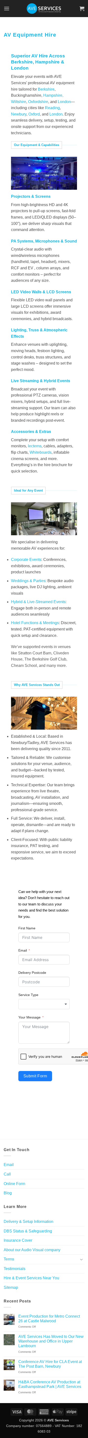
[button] (7, 8)
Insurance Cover (18, 1240)
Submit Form (35, 1076)
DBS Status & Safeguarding (28, 1231)
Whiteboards (41, 452)
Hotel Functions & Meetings (35, 623)
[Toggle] (81, 1259)
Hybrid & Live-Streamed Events (38, 602)
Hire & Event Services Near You (31, 1278)
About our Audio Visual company (32, 1250)
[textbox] (44, 1004)
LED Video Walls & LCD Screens (41, 292)
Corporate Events (26, 559)
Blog (8, 1193)
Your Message (29, 1017)
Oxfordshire (38, 102)
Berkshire (46, 89)
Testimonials (14, 1269)
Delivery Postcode (32, 973)
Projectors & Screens (31, 196)
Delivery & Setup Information (28, 1221)
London (20, 68)
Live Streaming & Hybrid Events (40, 381)
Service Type (28, 995)
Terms (9, 1259)
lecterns (35, 446)
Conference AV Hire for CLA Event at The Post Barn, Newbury (50, 1364)
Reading (52, 108)
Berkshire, (23, 61)
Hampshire (47, 61)
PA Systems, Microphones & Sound (44, 241)
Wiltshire (18, 102)
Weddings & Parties (28, 581)
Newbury (18, 114)
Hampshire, (53, 95)
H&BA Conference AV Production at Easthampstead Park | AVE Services (49, 1384)
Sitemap (11, 1287)
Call (7, 1174)
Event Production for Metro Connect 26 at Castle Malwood (49, 1318)
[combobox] (44, 1004)
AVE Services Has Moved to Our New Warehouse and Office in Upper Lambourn (51, 1341)
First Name (26, 928)
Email (22, 950)
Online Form (14, 1184)
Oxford (34, 114)
